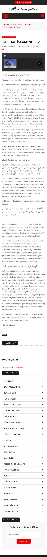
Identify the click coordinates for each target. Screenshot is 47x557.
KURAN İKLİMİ (10, 393)
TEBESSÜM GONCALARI (14, 464)
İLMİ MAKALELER (11, 511)
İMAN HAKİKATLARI (12, 405)
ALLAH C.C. (8, 381)
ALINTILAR (8, 493)
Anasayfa (7, 24)
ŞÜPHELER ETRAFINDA (14, 422)
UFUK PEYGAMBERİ (12, 387)
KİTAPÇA (8, 440)
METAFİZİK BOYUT (12, 505)
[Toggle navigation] (6, 16)
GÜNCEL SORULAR (12, 434)
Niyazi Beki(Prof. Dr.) (9, 47)
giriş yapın (20, 367)
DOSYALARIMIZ (10, 487)
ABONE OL (23, 541)
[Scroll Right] (39, 63)
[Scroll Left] (7, 63)
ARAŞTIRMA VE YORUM (22, 24)
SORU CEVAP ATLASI (13, 411)
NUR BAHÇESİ (10, 399)
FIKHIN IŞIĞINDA (11, 416)
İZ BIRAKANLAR (11, 446)
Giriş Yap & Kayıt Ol (24, 2)
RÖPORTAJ (8, 476)
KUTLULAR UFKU (11, 482)
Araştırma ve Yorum (13, 27)
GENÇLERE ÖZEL (11, 499)
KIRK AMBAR (9, 452)
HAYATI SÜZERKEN (12, 470)
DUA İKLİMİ (8, 458)
